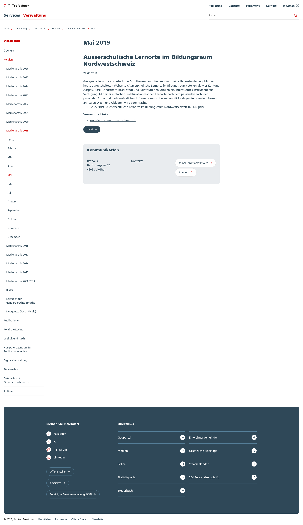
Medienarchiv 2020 (17, 121)
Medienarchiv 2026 (17, 68)
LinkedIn (59, 457)
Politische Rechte (13, 329)
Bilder (9, 290)
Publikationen (12, 320)
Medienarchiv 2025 (17, 77)
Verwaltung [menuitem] (34, 15)
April (10, 166)
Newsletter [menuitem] (98, 519)
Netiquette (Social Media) (21, 311)
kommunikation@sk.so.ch (193, 163)
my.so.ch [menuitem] (289, 5)
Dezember (14, 236)
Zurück (90, 129)
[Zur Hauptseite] (16, 5)
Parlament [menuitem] (253, 5)
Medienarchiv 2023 (17, 95)
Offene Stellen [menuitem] (79, 519)
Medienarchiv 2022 (17, 104)
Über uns (9, 50)
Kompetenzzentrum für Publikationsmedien (18, 349)
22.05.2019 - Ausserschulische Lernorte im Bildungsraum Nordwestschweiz (139, 107)
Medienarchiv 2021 (17, 112)
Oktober (12, 219)
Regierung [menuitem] (215, 5)
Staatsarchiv (11, 369)
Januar (11, 139)
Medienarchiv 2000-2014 (20, 281)
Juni (10, 183)
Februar (12, 148)
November (14, 228)
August (12, 201)
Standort (183, 172)
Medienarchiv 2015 (17, 272)
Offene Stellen (58, 471)
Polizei (122, 464)
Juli (9, 192)
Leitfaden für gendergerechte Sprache (20, 300)
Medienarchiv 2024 (17, 86)
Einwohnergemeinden (203, 437)
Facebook (60, 434)
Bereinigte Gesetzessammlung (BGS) (71, 494)
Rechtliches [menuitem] (44, 519)
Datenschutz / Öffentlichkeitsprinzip (16, 380)
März (11, 157)
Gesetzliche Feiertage (203, 451)
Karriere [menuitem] (271, 5)
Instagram (60, 449)
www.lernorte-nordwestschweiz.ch (113, 120)
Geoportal (124, 437)
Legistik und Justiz (14, 338)
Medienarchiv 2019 (75, 28)
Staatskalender (199, 464)
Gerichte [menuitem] (234, 5)
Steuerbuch (125, 490)
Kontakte (137, 161)
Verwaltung (21, 28)
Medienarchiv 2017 (17, 254)
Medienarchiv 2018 (17, 245)
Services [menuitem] (12, 15)
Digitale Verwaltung (15, 360)
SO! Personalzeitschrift (204, 477)
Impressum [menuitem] (61, 519)
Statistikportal (127, 477)
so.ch (6, 28)
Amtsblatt (55, 483)
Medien (56, 28)
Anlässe (8, 391)
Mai (93, 28)
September (14, 210)
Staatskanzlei (39, 28)
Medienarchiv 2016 (17, 263)
